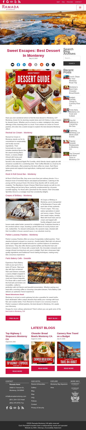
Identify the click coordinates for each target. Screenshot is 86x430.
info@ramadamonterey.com (16, 396)
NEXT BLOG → (53, 318)
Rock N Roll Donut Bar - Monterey (21, 174)
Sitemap (41, 428)
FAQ (63, 2)
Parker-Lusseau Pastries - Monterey (22, 235)
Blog (32, 391)
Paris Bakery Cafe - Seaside (18, 258)
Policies (70, 2)
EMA (35, 428)
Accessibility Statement (53, 428)
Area (52, 387)
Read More (17, 371)
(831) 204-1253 (15, 399)
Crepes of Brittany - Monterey (19, 195)
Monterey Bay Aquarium (59, 384)
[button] (80, 7)
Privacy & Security (37, 408)
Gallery (33, 387)
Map (58, 2)
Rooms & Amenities (38, 384)
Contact (78, 2)
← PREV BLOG (12, 318)
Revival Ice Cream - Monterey (19, 133)
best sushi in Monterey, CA (15, 311)
